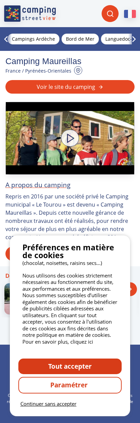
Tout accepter (70, 366)
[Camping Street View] (30, 13)
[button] (70, 138)
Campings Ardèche (33, 39)
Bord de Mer (80, 39)
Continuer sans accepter (48, 403)
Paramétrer (69, 385)
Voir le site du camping (66, 87)
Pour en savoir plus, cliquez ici (57, 341)
